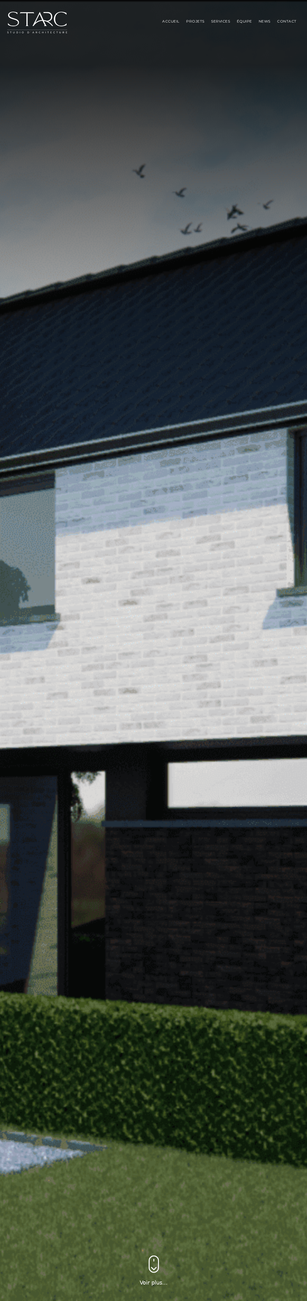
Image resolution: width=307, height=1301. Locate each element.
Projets (195, 21)
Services (220, 21)
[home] (37, 23)
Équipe (244, 21)
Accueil (171, 21)
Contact (287, 21)
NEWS (264, 21)
